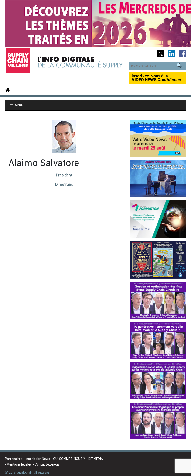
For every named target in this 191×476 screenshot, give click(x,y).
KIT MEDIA (95, 459)
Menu (19, 105)
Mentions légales (19, 464)
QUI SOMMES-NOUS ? (69, 459)
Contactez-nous (47, 464)
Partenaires (13, 459)
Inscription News (37, 459)
